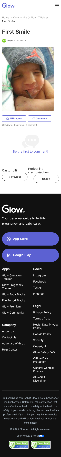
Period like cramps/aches (38, 170)
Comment (41, 118)
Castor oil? (9, 170)
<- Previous (14, 176)
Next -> (46, 178)
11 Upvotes (16, 118)
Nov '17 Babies (39, 17)
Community (20, 17)
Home (5, 17)
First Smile (8, 21)
